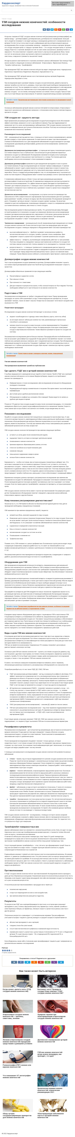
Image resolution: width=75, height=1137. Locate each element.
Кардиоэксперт (11, 3)
